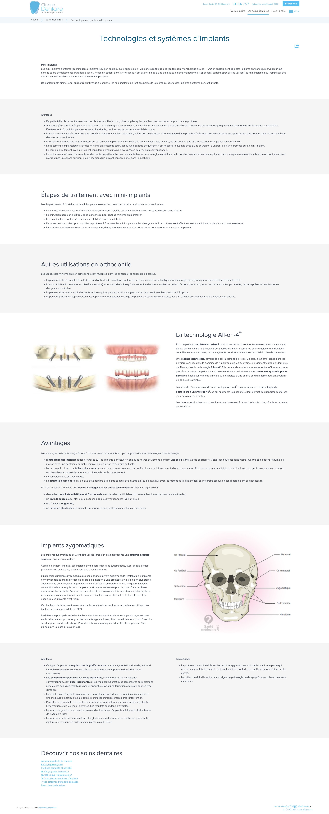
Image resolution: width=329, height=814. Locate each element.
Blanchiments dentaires (53, 785)
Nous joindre (278, 10)
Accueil (34, 19)
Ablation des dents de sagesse (56, 761)
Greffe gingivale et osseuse (55, 771)
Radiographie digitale (52, 764)
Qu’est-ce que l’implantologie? (56, 775)
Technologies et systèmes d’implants (59, 778)
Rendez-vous (291, 4)
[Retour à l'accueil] (46, 7)
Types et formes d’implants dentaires (59, 782)
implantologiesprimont (47, 808)
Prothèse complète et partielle (56, 768)
